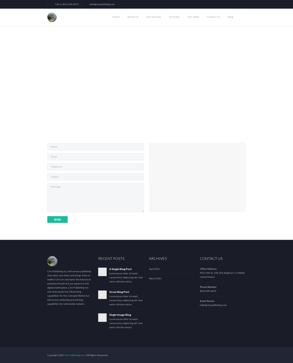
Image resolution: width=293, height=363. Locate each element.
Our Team (193, 16)
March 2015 (155, 278)
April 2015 (154, 268)
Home (116, 16)
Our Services (153, 16)
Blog (230, 16)
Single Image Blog (120, 314)
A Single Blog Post (120, 269)
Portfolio (174, 16)
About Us (133, 16)
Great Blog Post (119, 291)
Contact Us (213, 16)
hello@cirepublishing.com (102, 4)
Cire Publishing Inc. (74, 355)
